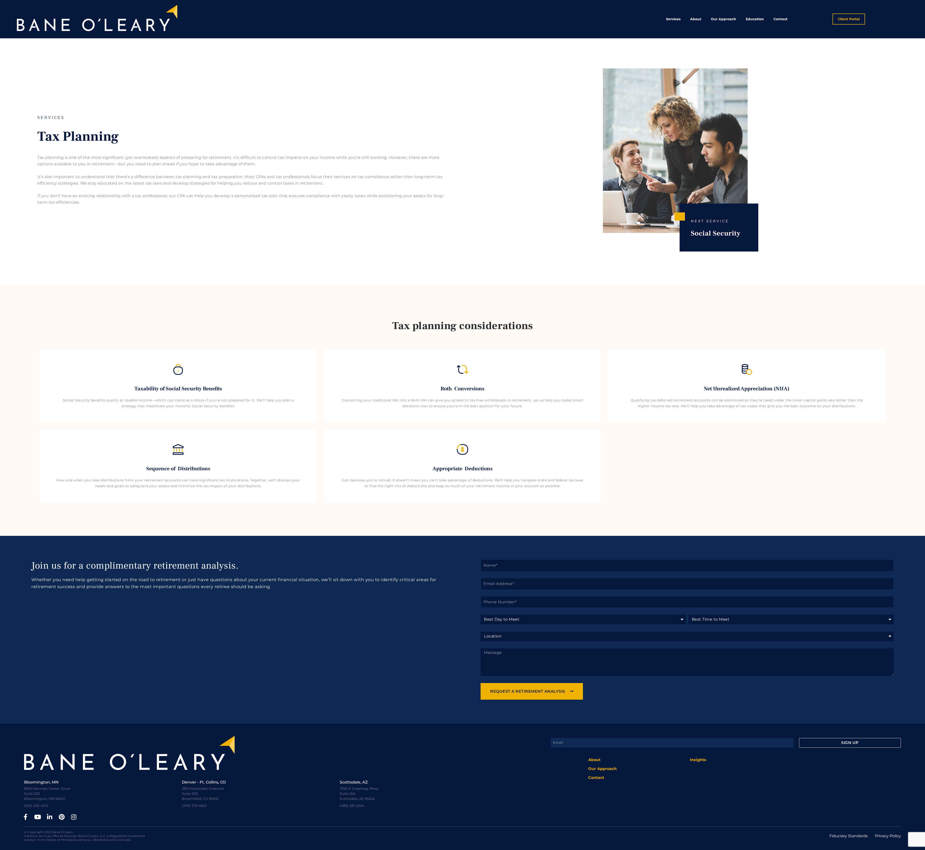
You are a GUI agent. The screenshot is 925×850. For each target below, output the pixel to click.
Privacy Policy (888, 836)
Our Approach (723, 19)
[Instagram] (74, 817)
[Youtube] (38, 817)
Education (755, 19)
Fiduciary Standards (848, 836)
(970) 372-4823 (194, 806)
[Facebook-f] (26, 817)
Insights (698, 759)
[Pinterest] (62, 817)
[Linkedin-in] (50, 817)
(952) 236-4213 (36, 806)
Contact (780, 19)
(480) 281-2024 (352, 806)
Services (673, 19)
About (695, 19)
